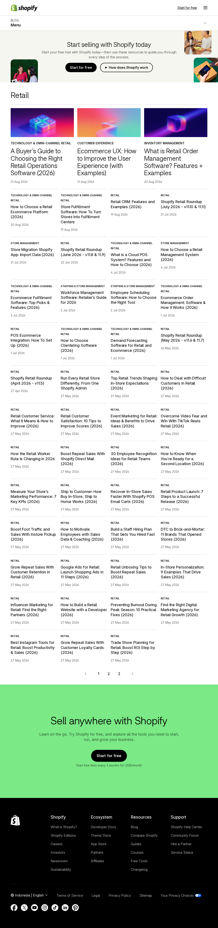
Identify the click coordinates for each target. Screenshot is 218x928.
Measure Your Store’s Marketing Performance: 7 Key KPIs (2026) (33, 496)
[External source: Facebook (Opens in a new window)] (14, 907)
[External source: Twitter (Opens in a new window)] (24, 907)
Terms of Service (70, 895)
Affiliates (97, 861)
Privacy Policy (120, 895)
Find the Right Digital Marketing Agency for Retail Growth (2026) (180, 610)
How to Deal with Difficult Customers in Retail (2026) (183, 383)
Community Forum (185, 835)
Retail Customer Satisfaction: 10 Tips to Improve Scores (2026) (81, 421)
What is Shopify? (64, 827)
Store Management (25, 243)
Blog (134, 827)
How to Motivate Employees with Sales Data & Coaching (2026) (82, 534)
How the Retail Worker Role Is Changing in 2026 (33, 456)
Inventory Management (164, 143)
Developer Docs (103, 827)
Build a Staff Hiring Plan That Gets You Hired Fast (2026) (133, 534)
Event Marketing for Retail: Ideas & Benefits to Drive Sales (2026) (134, 421)
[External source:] (132, 673)
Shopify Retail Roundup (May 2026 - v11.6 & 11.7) (182, 337)
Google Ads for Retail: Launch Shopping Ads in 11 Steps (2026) (82, 572)
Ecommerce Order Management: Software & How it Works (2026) (183, 302)
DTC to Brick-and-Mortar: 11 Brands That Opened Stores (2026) (183, 534)
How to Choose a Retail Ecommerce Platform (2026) (31, 212)
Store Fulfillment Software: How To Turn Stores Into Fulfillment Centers (81, 214)
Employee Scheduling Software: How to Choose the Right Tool (133, 297)
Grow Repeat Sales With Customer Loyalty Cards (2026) (82, 647)
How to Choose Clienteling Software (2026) (79, 345)
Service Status (182, 852)
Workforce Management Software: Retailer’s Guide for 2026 (84, 297)
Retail (115, 195)
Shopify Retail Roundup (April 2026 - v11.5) (31, 380)
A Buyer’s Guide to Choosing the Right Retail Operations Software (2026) (36, 162)
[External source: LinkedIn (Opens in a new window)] (65, 907)
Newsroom (59, 861)
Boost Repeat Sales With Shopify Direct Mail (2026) (83, 458)
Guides (136, 844)
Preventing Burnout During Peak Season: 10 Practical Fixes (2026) (134, 610)
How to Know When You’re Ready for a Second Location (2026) (182, 458)
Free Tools (139, 861)
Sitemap (145, 895)
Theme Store (101, 835)
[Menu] (205, 8)
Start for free (187, 8)
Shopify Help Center (186, 827)
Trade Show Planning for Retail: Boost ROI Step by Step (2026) (133, 647)
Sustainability (61, 869)
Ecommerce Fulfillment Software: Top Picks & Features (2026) (31, 302)
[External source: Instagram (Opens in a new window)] (44, 907)
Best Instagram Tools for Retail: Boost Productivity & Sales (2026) (33, 647)
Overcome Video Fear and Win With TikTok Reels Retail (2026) (184, 421)
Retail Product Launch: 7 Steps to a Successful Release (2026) (182, 496)
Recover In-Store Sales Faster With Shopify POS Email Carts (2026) (133, 496)
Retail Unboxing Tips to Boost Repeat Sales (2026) (131, 572)
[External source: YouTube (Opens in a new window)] (34, 907)
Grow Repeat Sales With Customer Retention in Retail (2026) (32, 572)
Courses (137, 852)
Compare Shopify (144, 835)
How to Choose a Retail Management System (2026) (181, 254)
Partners (97, 852)
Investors (58, 852)
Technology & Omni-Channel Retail (41, 143)
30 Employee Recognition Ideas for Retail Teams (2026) (134, 458)
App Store (98, 844)
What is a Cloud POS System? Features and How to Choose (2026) (131, 259)
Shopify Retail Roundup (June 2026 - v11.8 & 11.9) (83, 252)
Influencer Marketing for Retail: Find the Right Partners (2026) (32, 610)
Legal (96, 895)
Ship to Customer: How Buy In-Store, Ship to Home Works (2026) (81, 496)
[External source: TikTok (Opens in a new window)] (55, 907)
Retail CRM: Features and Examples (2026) (133, 204)
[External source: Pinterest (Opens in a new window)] (75, 907)
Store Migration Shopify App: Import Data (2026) (32, 252)
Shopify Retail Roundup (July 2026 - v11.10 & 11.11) (183, 204)
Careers (57, 844)
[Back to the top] (15, 820)
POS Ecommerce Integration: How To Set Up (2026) (31, 340)
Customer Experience (95, 143)
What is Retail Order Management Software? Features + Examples (173, 162)
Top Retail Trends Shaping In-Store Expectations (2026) (134, 383)
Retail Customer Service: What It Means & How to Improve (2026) (32, 421)
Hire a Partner (181, 844)
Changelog (139, 869)
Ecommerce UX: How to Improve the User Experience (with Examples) (106, 162)
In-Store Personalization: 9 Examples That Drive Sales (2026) (182, 572)
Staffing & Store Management (83, 286)
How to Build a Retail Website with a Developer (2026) (84, 610)
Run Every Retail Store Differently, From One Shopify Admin (80, 383)
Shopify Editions (63, 835)
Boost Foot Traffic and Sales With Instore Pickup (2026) (33, 534)
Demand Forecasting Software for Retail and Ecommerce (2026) (131, 345)
